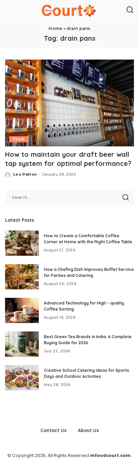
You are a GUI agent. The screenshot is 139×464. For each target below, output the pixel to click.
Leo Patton (25, 174)
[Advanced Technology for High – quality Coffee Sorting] (22, 310)
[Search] (130, 10)
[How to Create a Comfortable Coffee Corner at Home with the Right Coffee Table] (22, 243)
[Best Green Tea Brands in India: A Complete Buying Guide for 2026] (22, 344)
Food (18, 139)
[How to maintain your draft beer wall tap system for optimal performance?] (69, 103)
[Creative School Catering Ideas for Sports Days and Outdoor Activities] (22, 377)
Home (55, 28)
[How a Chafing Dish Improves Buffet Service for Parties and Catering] (22, 276)
